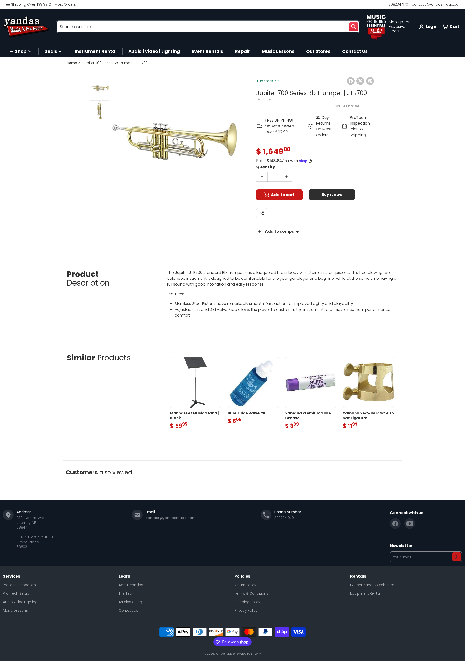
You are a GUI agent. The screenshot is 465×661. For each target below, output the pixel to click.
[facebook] (395, 523)
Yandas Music (225, 654)
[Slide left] (114, 141)
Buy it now (331, 194)
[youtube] (409, 523)
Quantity (265, 167)
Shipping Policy (247, 601)
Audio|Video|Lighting (20, 601)
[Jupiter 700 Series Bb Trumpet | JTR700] (99, 88)
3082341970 (398, 4)
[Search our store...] (353, 26)
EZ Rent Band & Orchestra (372, 584)
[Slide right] (234, 141)
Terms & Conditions (251, 593)
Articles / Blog (130, 601)
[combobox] (208, 26)
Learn (124, 576)
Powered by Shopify (248, 654)
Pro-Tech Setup (16, 593)
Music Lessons (15, 610)
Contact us (128, 610)
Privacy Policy (246, 610)
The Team (127, 593)
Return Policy (245, 584)
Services (11, 576)
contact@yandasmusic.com (437, 4)
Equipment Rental (365, 593)
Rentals (358, 576)
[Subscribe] (456, 556)
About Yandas (131, 584)
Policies (242, 576)
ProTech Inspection (19, 584)
